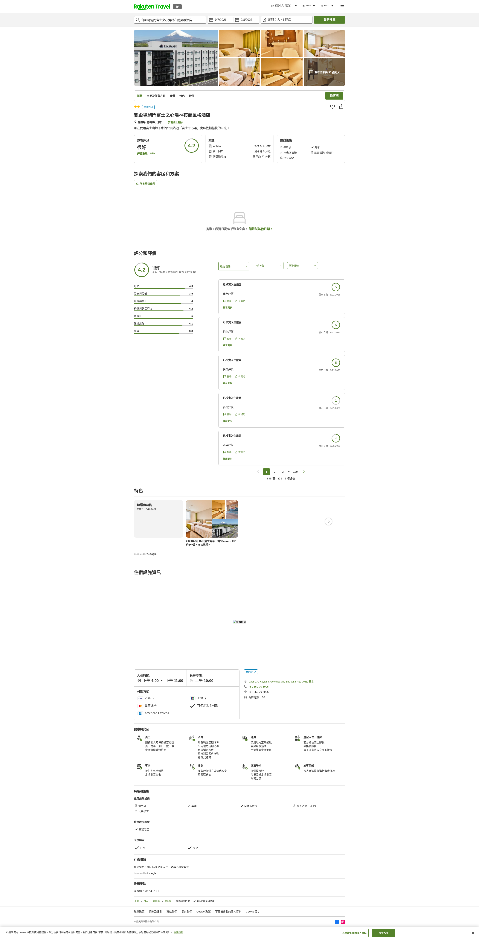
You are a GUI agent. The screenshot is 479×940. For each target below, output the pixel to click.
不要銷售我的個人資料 (354, 933)
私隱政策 (178, 932)
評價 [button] (172, 95)
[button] (152, 6)
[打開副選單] (342, 7)
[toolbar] (233, 20)
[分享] (341, 106)
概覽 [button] (139, 95)
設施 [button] (191, 95)
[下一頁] (328, 521)
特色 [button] (182, 95)
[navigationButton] (258, 471)
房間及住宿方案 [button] (156, 95)
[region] (239, 933)
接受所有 (384, 933)
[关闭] (473, 933)
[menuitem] (284, 6)
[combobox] (170, 20)
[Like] (332, 106)
